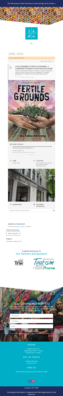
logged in (17, 226)
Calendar (39, 204)
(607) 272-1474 (32, 363)
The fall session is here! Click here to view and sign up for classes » (31, 3)
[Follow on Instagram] (33, 381)
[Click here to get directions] (53, 210)
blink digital (21, 392)
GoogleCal (40, 206)
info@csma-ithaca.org (31, 361)
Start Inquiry (13, 233)
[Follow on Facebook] (30, 381)
